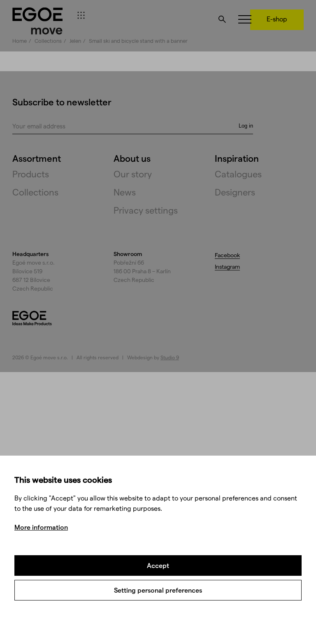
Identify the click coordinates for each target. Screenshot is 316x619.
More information (41, 527)
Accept (158, 565)
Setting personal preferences (158, 590)
